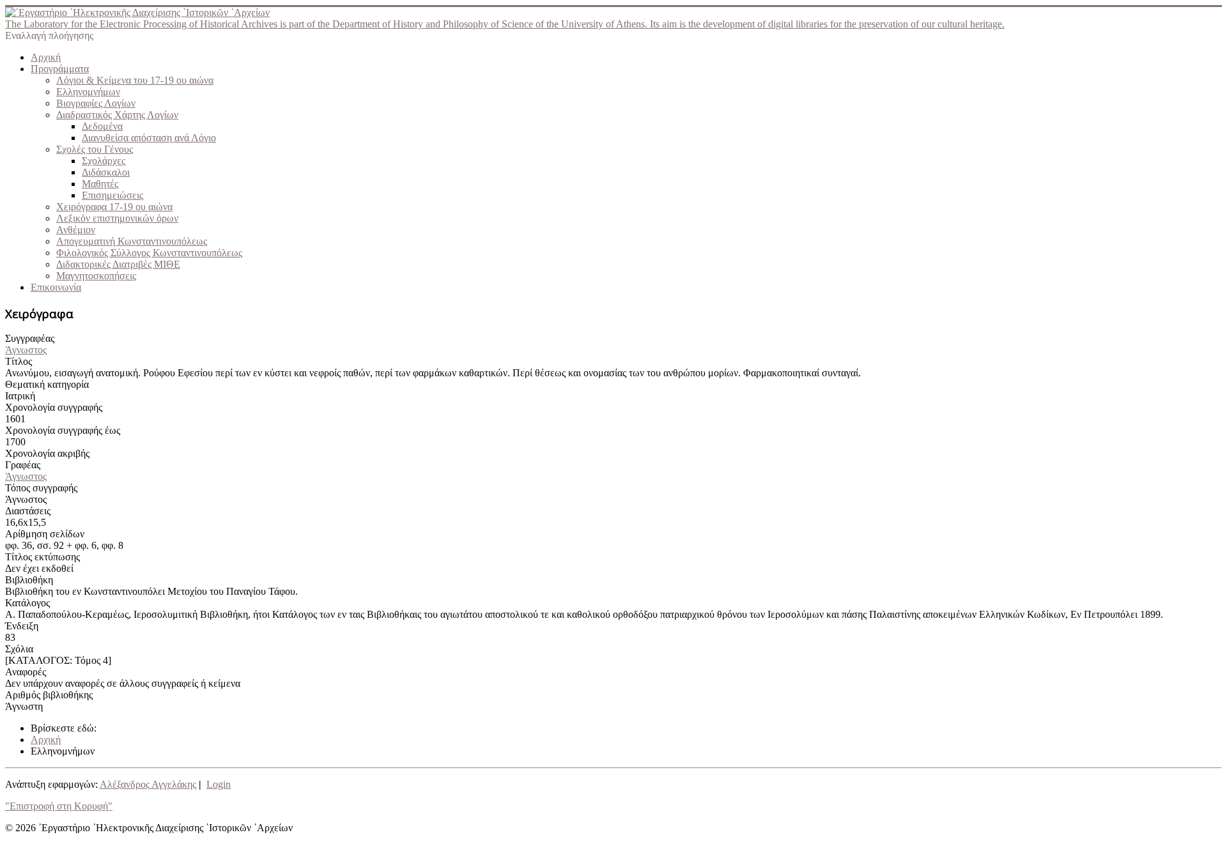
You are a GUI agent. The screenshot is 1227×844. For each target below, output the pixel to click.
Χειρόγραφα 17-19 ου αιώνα (114, 206)
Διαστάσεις (27, 510)
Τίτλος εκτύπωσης (42, 556)
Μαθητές (100, 183)
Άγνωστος (26, 349)
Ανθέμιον (75, 229)
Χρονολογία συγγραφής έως (62, 430)
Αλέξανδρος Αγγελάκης (148, 784)
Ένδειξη (21, 625)
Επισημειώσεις (112, 195)
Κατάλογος (27, 602)
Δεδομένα (102, 126)
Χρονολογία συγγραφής (53, 407)
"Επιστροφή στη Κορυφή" (58, 806)
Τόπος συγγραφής (41, 487)
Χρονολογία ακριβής (47, 453)
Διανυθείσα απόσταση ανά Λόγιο (149, 137)
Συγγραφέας (29, 338)
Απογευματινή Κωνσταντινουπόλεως (131, 241)
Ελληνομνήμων (88, 91)
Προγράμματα (60, 68)
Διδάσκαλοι (106, 172)
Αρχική (46, 57)
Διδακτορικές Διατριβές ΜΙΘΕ (118, 264)
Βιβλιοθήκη (29, 579)
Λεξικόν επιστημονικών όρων (117, 218)
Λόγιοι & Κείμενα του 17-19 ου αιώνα (134, 80)
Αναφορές (25, 671)
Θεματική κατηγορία (47, 384)
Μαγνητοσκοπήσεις (96, 275)
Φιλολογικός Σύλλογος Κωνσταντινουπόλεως (149, 252)
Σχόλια (19, 648)
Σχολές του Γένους (94, 149)
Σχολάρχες (103, 160)
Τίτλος (18, 361)
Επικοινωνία (56, 287)
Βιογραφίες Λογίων (95, 103)
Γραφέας (22, 464)
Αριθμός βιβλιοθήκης (49, 694)
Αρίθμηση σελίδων (44, 533)
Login (218, 784)
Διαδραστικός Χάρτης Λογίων (117, 114)
